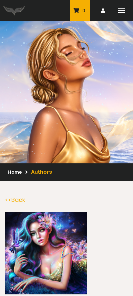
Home (15, 172)
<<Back (15, 200)
